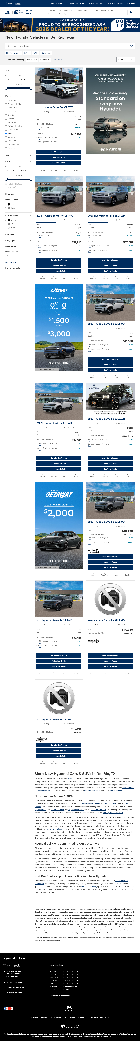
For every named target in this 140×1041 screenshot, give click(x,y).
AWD (35, 53)
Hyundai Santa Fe (76, 809)
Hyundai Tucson (57, 809)
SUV (26, 53)
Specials (77, 10)
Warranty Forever (91, 10)
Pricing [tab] (46, 112)
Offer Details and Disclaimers (46, 369)
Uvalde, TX (72, 779)
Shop (40, 10)
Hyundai (43, 59)
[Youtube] (9, 1008)
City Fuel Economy (11, 251)
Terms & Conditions (58, 1017)
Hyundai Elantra (110, 804)
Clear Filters (57, 59)
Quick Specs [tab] (69, 112)
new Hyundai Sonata (91, 804)
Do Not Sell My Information (98, 1017)
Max (20, 75)
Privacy (44, 1017)
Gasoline (46, 53)
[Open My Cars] (130, 12)
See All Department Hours (60, 996)
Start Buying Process (59, 152)
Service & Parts (44, 14)
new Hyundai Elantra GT (113, 812)
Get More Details (59, 163)
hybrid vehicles (116, 790)
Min (6, 75)
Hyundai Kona (40, 809)
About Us (57, 14)
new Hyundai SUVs (92, 790)
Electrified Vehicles (53, 10)
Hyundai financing (89, 886)
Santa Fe (31, 59)
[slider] (6, 88)
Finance (67, 10)
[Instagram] (7, 1008)
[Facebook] (5, 1008)
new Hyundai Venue (56, 829)
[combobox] (18, 255)
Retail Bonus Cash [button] (43, 128)
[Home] (9, 12)
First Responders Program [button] (46, 143)
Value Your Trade (59, 157)
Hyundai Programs (107, 10)
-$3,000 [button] (78, 127)
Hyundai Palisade (98, 809)
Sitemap (34, 1017)
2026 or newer (13, 53)
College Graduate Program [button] (46, 138)
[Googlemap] (12, 1008)
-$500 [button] (79, 138)
